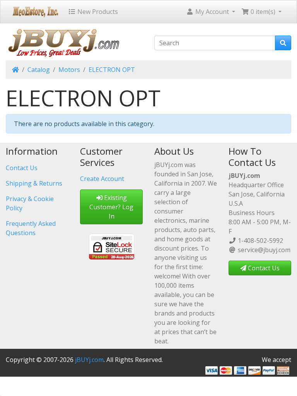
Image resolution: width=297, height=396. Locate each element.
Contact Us (22, 168)
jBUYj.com (89, 359)
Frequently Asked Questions (31, 228)
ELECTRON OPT (112, 69)
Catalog (38, 69)
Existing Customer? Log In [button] (111, 206)
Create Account (102, 178)
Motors (69, 69)
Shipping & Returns (34, 183)
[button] (210, 11)
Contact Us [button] (263, 268)
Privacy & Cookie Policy (30, 203)
